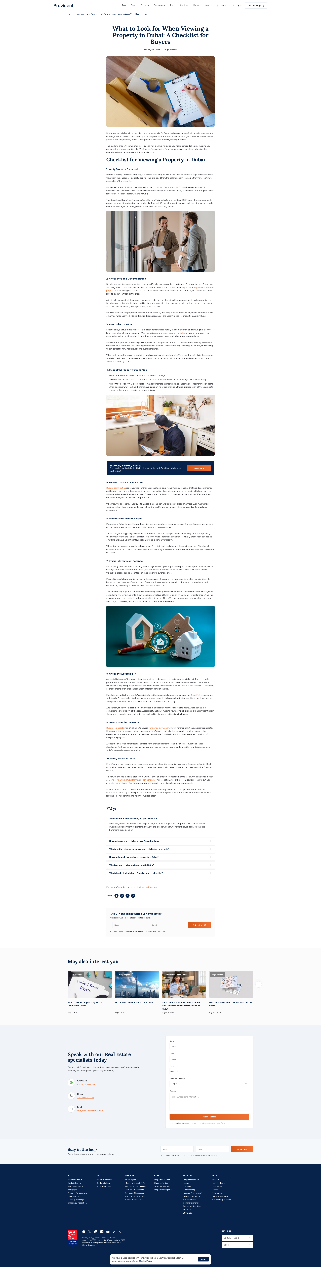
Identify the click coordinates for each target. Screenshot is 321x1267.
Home (70, 14)
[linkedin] (122, 896)
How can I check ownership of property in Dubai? (134, 857)
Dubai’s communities (116, 488)
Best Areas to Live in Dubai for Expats (134, 1002)
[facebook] (116, 896)
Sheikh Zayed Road (189, 685)
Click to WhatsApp (86, 1084)
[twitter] (128, 896)
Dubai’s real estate (115, 728)
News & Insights (82, 14)
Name (172, 1041)
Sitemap (114, 1238)
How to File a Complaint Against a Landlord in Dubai (85, 1004)
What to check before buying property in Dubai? (133, 818)
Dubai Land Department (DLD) (166, 187)
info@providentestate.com (90, 1110)
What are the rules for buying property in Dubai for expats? (139, 849)
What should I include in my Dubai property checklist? (136, 873)
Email (172, 1053)
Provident (152, 887)
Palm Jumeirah (148, 779)
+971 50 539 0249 (85, 1097)
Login (238, 5)
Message (173, 1091)
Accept (203, 1259)
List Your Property (256, 5)
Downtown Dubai (117, 779)
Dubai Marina (132, 779)
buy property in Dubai (175, 333)
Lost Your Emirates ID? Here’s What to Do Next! (230, 1004)
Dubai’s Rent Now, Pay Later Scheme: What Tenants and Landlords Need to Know (181, 1005)
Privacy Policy (161, 931)
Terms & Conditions (144, 931)
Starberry (91, 1245)
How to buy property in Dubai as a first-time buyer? (135, 841)
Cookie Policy (145, 1261)
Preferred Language (177, 1078)
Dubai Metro (196, 695)
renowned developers (159, 728)
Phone (172, 1066)
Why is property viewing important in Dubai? (131, 865)
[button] (172, 1071)
